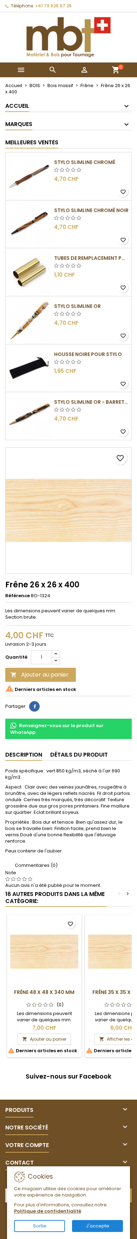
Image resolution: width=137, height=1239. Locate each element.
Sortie (39, 1225)
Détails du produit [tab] (79, 755)
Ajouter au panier (39, 675)
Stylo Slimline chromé (84, 162)
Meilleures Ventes (31, 142)
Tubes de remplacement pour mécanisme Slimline (91, 258)
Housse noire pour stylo (88, 354)
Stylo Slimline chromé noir (91, 210)
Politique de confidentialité (47, 1211)
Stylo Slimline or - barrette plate (91, 402)
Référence (17, 596)
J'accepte (97, 1225)
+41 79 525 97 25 (53, 6)
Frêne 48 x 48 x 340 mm (44, 992)
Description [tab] (23, 755)
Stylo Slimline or (77, 306)
